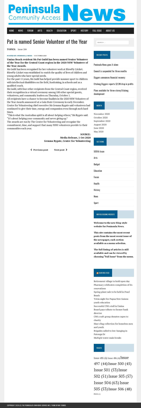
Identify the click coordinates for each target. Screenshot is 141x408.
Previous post (40, 149)
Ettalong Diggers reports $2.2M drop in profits (113, 84)
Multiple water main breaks (107, 337)
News (20, 30)
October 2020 (101, 117)
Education (61, 30)
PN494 (97, 394)
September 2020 (102, 120)
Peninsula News (24, 56)
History (84, 30)
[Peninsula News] (70, 14)
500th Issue (99, 151)
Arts (40, 30)
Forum (30, 30)
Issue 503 (120, 376)
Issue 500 (119, 363)
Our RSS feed (104, 272)
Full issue (97, 30)
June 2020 (99, 128)
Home (11, 30)
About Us (110, 30)
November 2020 (102, 113)
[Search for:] (112, 42)
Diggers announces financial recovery (109, 77)
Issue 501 (106, 369)
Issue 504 (22, 49)
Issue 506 (120, 388)
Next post (59, 149)
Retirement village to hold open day (112, 281)
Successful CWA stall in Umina (109, 306)
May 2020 (98, 131)
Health (49, 30)
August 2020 (100, 124)
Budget (97, 164)
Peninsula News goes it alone (106, 64)
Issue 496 (114, 358)
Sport (73, 30)
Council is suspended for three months (110, 71)
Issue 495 (100, 358)
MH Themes (62, 405)
